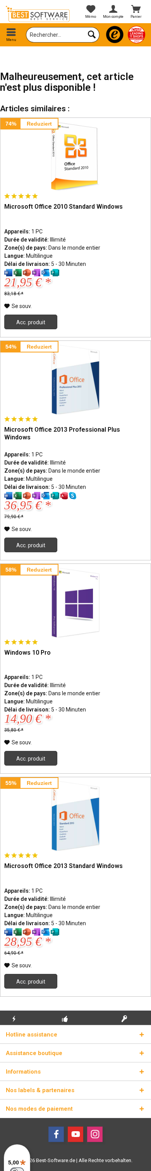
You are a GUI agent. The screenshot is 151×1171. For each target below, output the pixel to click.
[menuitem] (11, 34)
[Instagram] (95, 1134)
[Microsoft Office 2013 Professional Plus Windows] (75, 379)
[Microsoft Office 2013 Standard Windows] (75, 816)
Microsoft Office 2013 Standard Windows (63, 866)
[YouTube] (75, 1134)
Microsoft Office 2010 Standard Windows (63, 206)
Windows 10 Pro (27, 652)
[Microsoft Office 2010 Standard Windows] (75, 156)
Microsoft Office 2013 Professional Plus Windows (62, 433)
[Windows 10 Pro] (75, 602)
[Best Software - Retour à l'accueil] (38, 14)
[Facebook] (56, 1134)
